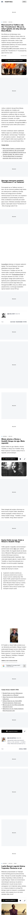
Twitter (25, 321)
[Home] (8, 2)
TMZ (14, 549)
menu (24, 1)
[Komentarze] (20, 459)
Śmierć (25, 749)
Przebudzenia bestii (17, 274)
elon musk (12, 321)
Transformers (19, 321)
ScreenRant (4, 264)
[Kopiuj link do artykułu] (25, 459)
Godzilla (21, 749)
